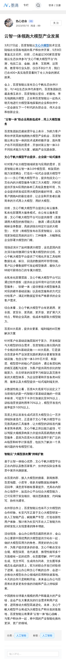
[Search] (38, 5)
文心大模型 (42, 45)
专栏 (26, 5)
